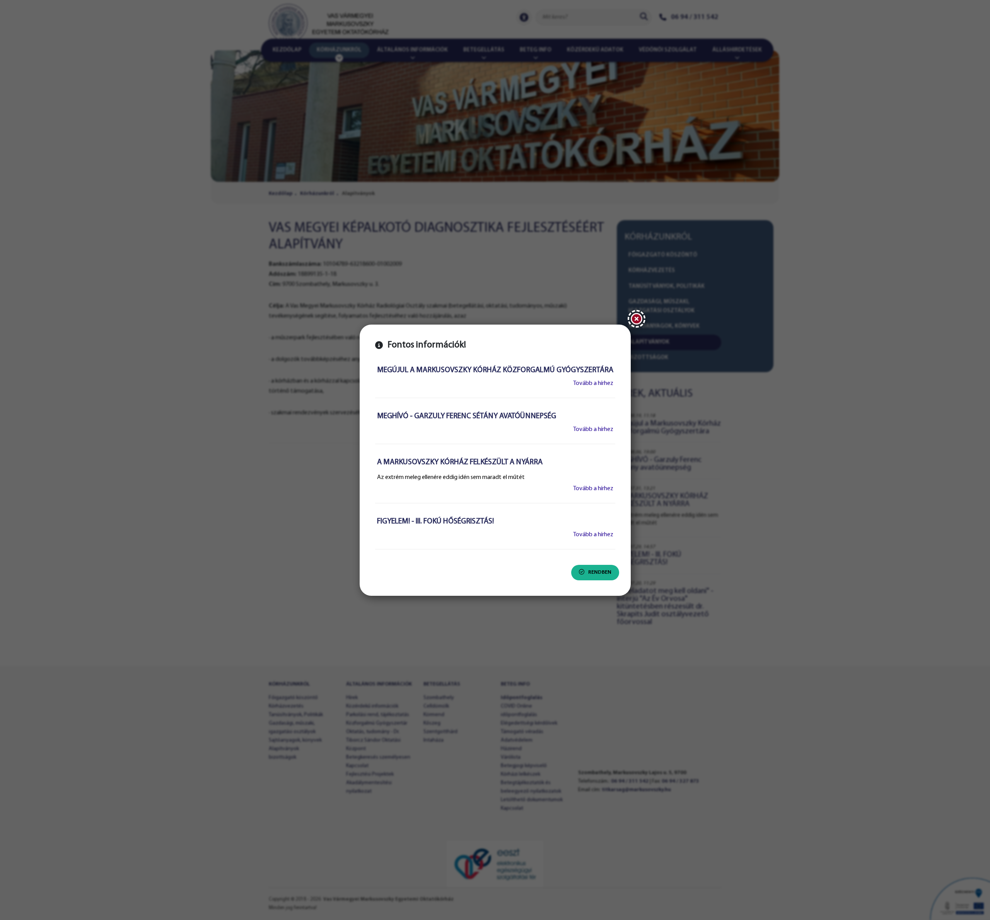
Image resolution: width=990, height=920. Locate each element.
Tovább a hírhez (593, 383)
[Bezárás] (636, 319)
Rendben (599, 572)
